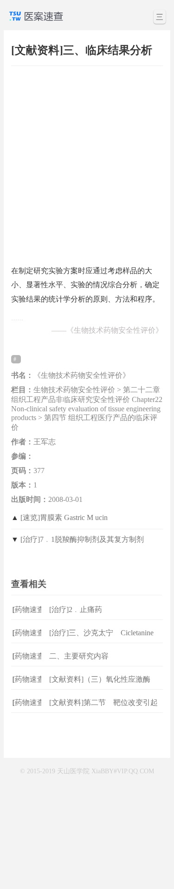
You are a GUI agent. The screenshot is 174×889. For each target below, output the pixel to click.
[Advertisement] (87, 161)
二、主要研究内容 (79, 656)
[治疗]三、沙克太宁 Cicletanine (101, 633)
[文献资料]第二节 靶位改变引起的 (103, 709)
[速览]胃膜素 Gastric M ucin (64, 517)
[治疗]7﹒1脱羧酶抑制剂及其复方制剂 (82, 539)
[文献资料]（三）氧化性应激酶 (99, 679)
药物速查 (27, 609)
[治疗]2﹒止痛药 (75, 609)
